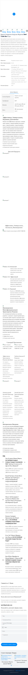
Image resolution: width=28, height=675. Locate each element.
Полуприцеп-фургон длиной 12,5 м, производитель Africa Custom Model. (7, 663)
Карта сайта (18, 670)
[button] (11, 665)
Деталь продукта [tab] (14, 92)
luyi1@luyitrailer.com (6, 605)
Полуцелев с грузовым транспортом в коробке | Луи (21, 661)
